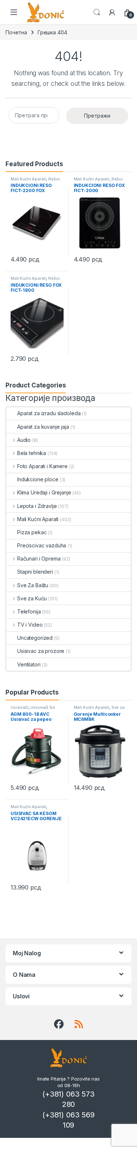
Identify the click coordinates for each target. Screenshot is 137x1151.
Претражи (97, 115)
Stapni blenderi (35, 572)
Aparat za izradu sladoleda (48, 413)
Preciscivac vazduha (41, 545)
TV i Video (29, 625)
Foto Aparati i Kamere (42, 466)
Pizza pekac (31, 532)
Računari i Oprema (38, 558)
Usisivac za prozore (40, 651)
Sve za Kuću (32, 598)
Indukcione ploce (37, 479)
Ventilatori (28, 664)
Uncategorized (35, 638)
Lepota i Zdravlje (37, 506)
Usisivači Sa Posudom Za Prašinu (33, 709)
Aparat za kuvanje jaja (43, 427)
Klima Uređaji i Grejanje (44, 492)
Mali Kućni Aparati (28, 178)
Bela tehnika (31, 453)
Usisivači (19, 707)
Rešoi (54, 178)
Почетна (16, 32)
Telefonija (29, 611)
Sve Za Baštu (32, 585)
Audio (24, 440)
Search (97, 12)
